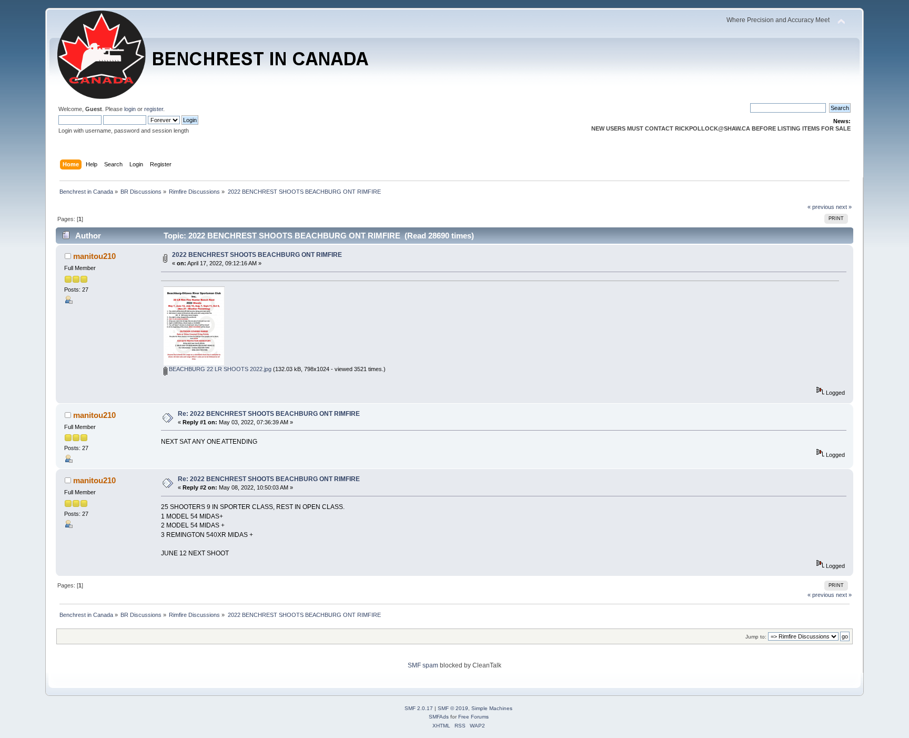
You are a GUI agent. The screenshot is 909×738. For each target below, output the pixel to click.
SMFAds (439, 717)
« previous (820, 207)
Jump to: (755, 637)
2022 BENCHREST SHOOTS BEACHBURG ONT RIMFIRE (257, 254)
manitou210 (94, 256)
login (130, 109)
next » (844, 207)
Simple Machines (491, 708)
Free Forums (473, 717)
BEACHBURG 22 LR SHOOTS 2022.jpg (219, 369)
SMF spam (423, 665)
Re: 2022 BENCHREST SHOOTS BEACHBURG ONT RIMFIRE (269, 413)
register (153, 109)
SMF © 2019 (453, 708)
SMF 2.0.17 (419, 708)
